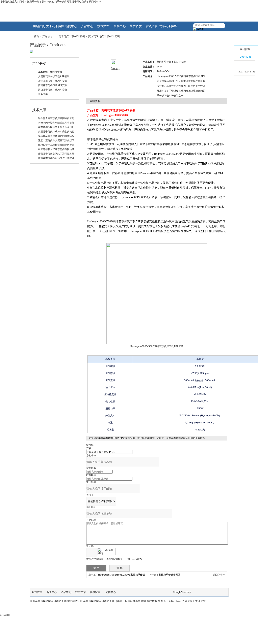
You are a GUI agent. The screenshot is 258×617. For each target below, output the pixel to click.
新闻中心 (71, 26)
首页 (36, 36)
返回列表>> (219, 574)
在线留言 (152, 26)
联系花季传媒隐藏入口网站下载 (168, 27)
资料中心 (119, 26)
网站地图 (5, 615)
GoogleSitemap (182, 592)
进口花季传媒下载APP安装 (52, 89)
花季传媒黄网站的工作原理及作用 (56, 127)
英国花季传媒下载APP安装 (52, 85)
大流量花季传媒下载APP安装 (54, 76)
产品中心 (87, 26)
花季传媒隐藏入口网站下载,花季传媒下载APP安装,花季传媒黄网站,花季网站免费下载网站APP (50, 1)
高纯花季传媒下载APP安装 (52, 80)
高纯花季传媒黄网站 (169, 574)
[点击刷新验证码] (107, 551)
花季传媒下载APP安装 (71, 36)
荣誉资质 (136, 26)
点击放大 (115, 68)
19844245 (245, 56)
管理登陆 (200, 601)
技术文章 (103, 26)
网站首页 (39, 26)
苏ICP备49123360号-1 (181, 601)
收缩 (229, 56)
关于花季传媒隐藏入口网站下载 (55, 27)
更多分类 (43, 94)
